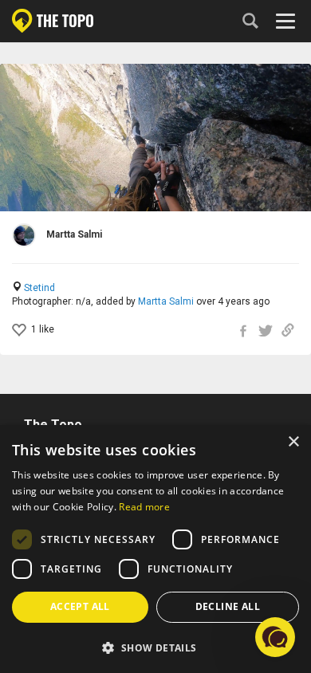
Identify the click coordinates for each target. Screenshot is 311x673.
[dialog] (155, 549)
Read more (144, 507)
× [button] (293, 442)
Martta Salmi (166, 301)
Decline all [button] (227, 606)
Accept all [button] (80, 606)
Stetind (39, 287)
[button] (155, 647)
